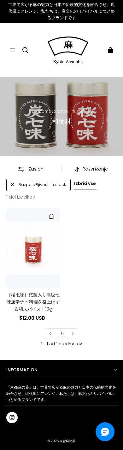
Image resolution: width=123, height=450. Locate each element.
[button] (12, 50)
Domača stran (53, 111)
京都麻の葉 (67, 441)
